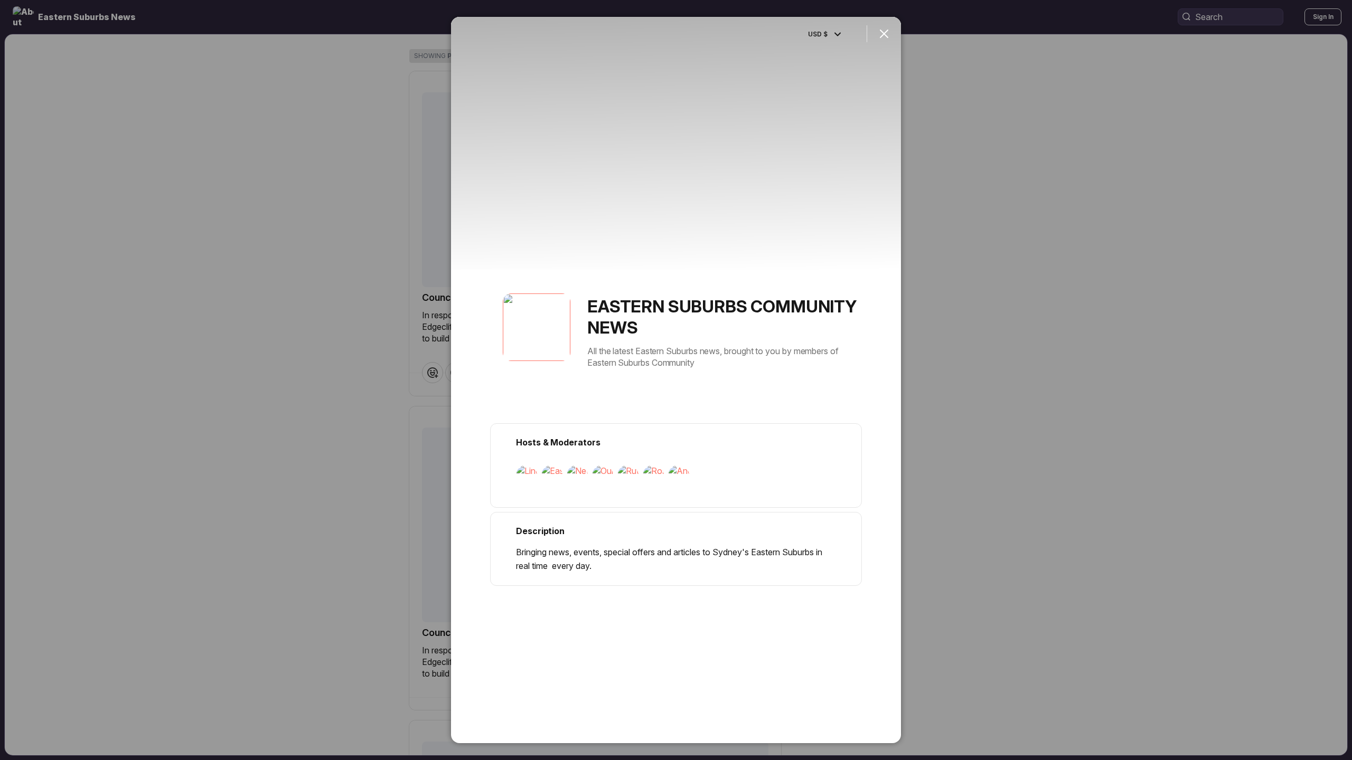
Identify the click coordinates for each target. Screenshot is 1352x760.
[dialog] (676, 380)
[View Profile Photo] (536, 327)
